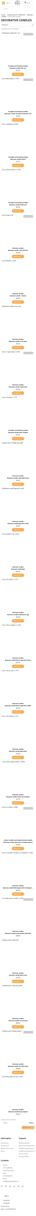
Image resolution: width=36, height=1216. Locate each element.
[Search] (32, 9)
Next (31, 1123)
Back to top (28, 1127)
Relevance (17, 25)
